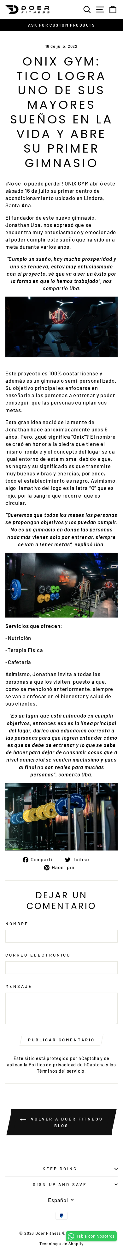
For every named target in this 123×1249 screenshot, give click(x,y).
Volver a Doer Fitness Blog (66, 1122)
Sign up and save (60, 1184)
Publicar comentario (61, 1039)
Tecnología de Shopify (61, 1243)
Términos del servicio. (61, 1071)
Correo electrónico (38, 954)
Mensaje (18, 986)
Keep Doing (60, 1168)
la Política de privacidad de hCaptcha (65, 1064)
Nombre (17, 923)
